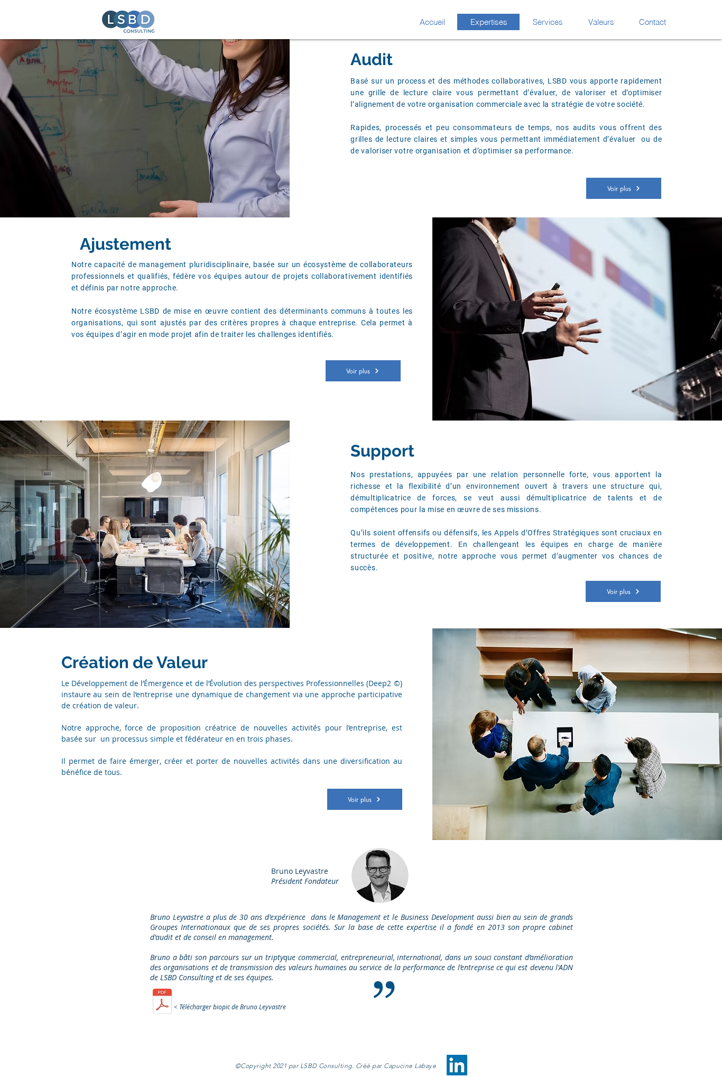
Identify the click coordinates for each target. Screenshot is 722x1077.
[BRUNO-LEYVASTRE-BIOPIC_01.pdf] (162, 1002)
